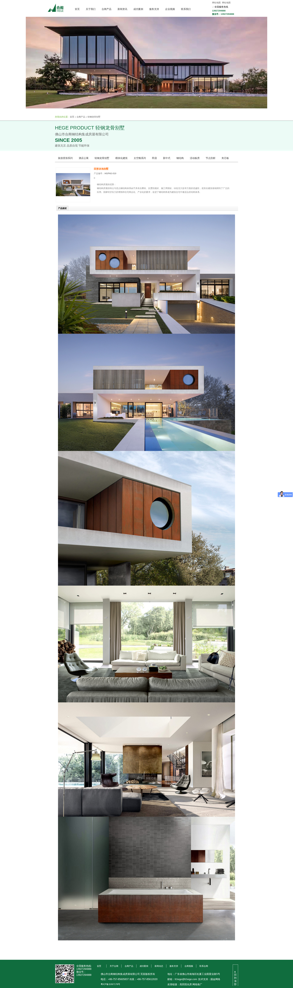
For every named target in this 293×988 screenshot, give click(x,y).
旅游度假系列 (65, 158)
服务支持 (154, 9)
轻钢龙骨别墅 (94, 117)
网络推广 (197, 984)
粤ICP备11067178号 (110, 984)
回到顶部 (235, 978)
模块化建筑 (121, 158)
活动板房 (195, 158)
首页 (77, 9)
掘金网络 (215, 979)
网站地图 (216, 2)
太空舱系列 (140, 158)
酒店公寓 (84, 158)
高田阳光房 (186, 984)
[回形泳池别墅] (73, 201)
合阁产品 (106, 9)
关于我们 (91, 9)
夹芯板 (225, 158)
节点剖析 (210, 158)
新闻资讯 (122, 9)
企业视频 (170, 9)
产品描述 (62, 208)
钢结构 (180, 158)
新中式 (166, 158)
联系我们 (186, 9)
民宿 (154, 158)
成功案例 (138, 9)
